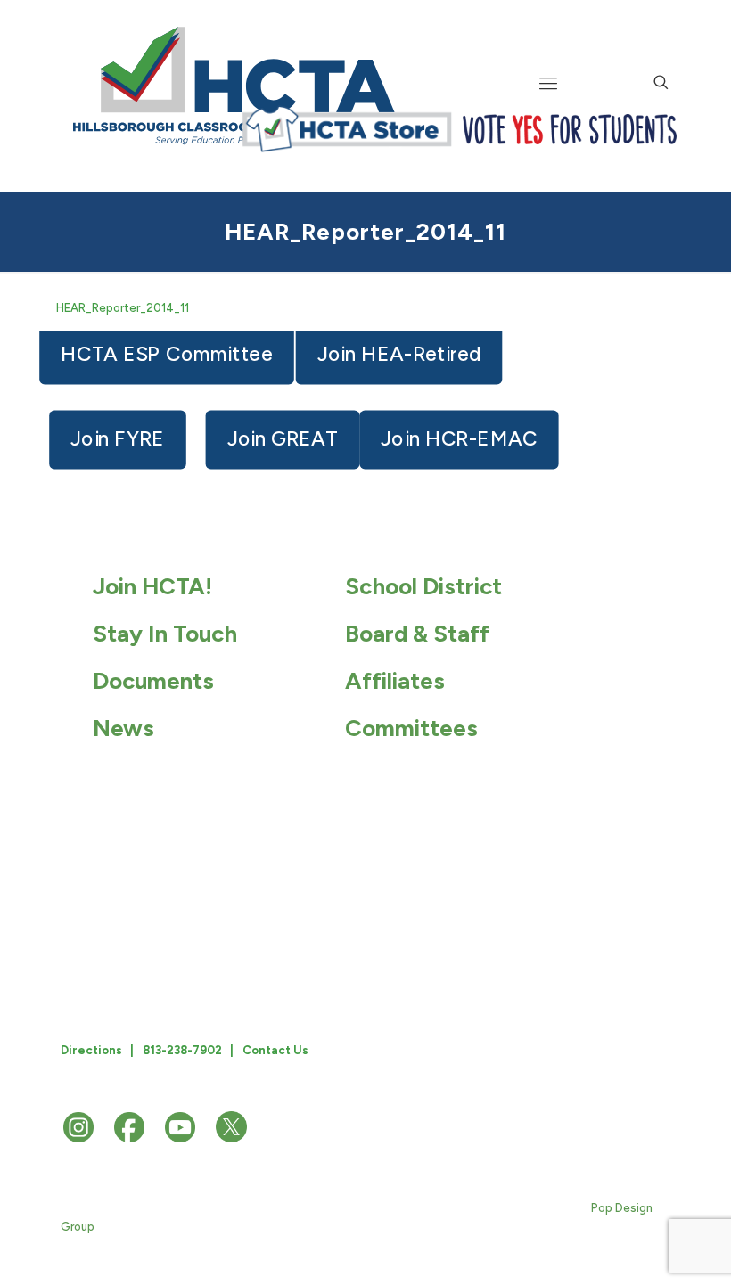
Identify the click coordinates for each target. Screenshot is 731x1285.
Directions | (97, 1050)
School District (423, 586)
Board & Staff (417, 633)
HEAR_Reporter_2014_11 (122, 308)
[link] (347, 129)
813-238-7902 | (188, 1050)
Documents (153, 681)
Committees (411, 728)
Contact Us (275, 1050)
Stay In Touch (165, 633)
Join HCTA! (152, 586)
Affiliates (395, 681)
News (123, 728)
